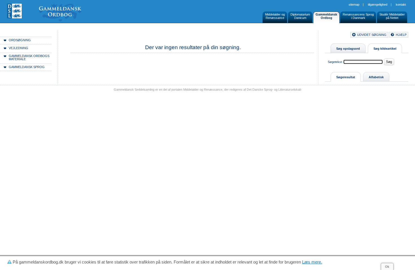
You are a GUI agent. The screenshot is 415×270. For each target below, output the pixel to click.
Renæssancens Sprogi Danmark (358, 16)
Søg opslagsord (348, 48)
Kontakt (401, 4)
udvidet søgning (371, 34)
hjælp (401, 34)
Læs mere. (312, 262)
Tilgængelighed (377, 4)
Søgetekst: (335, 62)
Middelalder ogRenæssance (275, 16)
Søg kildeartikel (385, 48)
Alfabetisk (376, 77)
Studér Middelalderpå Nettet (392, 16)
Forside (87, 35)
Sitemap (354, 4)
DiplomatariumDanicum (300, 16)
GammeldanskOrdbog (326, 16)
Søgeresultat (345, 77)
